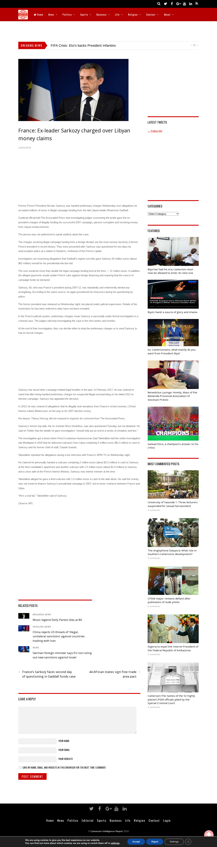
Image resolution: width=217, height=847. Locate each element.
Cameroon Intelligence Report (107, 831)
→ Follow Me (155, 131)
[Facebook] (171, 3)
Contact (150, 14)
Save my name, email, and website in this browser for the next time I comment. (64, 767)
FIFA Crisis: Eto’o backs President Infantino (77, 45)
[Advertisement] (108, 30)
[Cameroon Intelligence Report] (23, 17)
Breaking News (42, 614)
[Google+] (178, 3)
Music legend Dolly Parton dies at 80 (57, 620)
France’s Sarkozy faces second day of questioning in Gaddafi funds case (47, 674)
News (51, 14)
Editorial (88, 820)
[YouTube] (184, 3)
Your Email (64, 750)
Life (117, 14)
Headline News (42, 626)
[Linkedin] (190, 3)
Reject (154, 841)
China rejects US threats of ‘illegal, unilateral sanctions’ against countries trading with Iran (59, 636)
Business (101, 14)
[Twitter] (165, 3)
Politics (67, 14)
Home (39, 14)
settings (115, 843)
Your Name (63, 741)
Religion (133, 14)
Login (167, 820)
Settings (174, 841)
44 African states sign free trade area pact (114, 674)
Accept (136, 841)
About (167, 14)
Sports (84, 14)
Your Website (65, 759)
